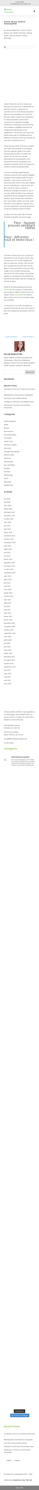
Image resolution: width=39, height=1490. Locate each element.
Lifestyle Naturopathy (11, 452)
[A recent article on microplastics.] (19, 1013)
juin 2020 (7, 643)
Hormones (22, 33)
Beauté (6, 33)
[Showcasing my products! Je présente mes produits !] (19, 1384)
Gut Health (14, 33)
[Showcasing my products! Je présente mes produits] (19, 1391)
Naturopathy (8, 462)
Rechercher (30, 372)
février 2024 (8, 559)
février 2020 (8, 653)
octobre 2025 (8, 519)
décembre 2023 (9, 563)
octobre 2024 (8, 539)
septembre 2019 (9, 667)
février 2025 (8, 532)
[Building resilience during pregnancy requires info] (19, 1240)
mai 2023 (7, 586)
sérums (6, 289)
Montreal (7, 458)
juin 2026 (7, 499)
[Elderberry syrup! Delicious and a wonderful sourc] (19, 1366)
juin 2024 (7, 552)
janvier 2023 (8, 593)
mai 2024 (7, 556)
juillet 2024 (8, 549)
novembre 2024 (9, 536)
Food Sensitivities (10, 435)
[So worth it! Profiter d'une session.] (19, 1143)
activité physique (10, 421)
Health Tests (8, 441)
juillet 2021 (8, 603)
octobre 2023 (8, 569)
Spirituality (7, 38)
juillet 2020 (8, 640)
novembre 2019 (9, 660)
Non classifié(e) (14, 35)
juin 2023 (7, 583)
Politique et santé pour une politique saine (19, 402)
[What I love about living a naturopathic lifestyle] (19, 799)
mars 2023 (7, 589)
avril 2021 (7, 610)
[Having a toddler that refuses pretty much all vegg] (19, 1081)
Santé (6, 478)
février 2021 (8, 616)
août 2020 (7, 636)
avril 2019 (7, 670)
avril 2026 (7, 502)
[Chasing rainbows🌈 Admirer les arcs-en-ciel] (19, 771)
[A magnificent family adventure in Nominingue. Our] (19, 992)
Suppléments (8, 485)
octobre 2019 (8, 663)
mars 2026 (7, 505)
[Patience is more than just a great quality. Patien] (19, 932)
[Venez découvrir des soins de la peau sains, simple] (19, 1307)
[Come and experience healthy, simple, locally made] (19, 1321)
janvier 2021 (8, 620)
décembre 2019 (9, 657)
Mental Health (9, 455)
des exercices (8, 431)
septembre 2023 (9, 573)
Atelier (6, 425)
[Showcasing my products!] (19, 1350)
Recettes (7, 472)
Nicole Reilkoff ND (13, 30)
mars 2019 (7, 673)
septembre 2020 (9, 633)
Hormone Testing (10, 445)
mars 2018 (7, 684)
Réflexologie (8, 475)
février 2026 (8, 509)
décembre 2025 (9, 512)
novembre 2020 (9, 626)
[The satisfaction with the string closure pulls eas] (19, 884)
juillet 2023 (8, 579)
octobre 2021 (8, 596)
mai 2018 (7, 677)
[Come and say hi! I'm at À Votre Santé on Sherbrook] (19, 1401)
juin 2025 (7, 526)
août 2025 (7, 522)
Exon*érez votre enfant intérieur (15, 398)
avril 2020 (7, 647)
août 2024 (7, 546)
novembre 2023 (9, 566)
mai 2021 (7, 606)
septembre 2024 (9, 542)
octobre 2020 (8, 630)
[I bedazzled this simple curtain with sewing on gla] (19, 1163)
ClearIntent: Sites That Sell (22, 1480)
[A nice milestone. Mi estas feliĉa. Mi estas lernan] (19, 1018)
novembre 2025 (9, 516)
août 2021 (7, 600)
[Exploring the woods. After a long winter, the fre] (19, 851)
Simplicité (20, 295)
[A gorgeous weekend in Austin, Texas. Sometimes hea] (19, 1338)
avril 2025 (7, 529)
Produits (24, 35)
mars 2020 (7, 650)
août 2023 (7, 576)
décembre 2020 (9, 623)
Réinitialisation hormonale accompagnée (18, 395)
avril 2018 (7, 680)
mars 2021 (7, 613)
